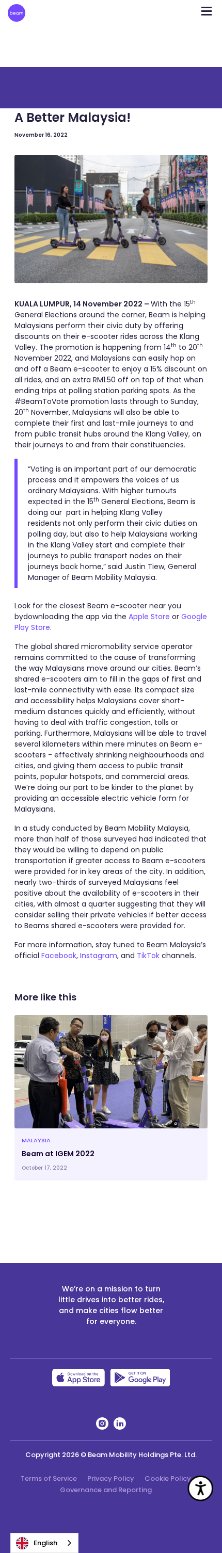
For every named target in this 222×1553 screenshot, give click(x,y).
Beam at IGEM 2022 (58, 1153)
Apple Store (149, 616)
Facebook (58, 955)
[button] (206, 7)
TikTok (149, 955)
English (45, 1543)
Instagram (98, 955)
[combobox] (44, 1543)
